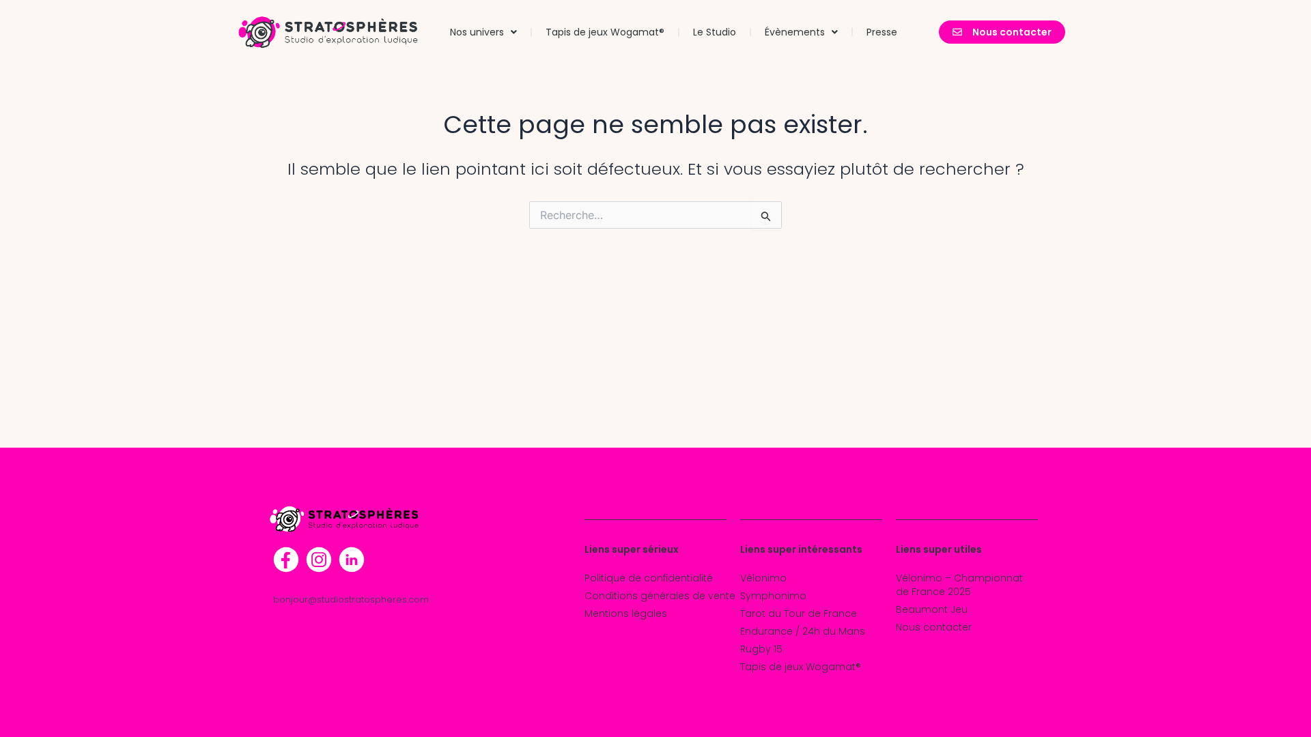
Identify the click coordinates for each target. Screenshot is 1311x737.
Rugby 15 (761, 649)
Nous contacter (934, 627)
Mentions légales (625, 613)
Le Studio (714, 32)
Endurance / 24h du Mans (802, 631)
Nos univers (477, 32)
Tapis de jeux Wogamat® (605, 32)
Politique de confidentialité (648, 578)
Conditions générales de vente (659, 596)
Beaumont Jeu (932, 609)
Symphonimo (773, 596)
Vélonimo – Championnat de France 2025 (959, 584)
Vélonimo (763, 578)
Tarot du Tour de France (798, 613)
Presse (881, 32)
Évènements (795, 32)
